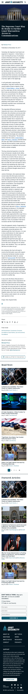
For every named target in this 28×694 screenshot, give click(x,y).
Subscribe (13, 618)
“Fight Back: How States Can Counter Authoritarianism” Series (12, 438)
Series (17, 637)
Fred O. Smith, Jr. (13, 390)
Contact (6, 642)
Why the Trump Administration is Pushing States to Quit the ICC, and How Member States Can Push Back (14, 554)
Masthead (6, 637)
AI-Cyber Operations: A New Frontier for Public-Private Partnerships (13, 412)
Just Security (12, 440)
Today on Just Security (9, 603)
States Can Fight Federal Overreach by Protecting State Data (13, 463)
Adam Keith (12, 557)
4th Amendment (6, 330)
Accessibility (20, 690)
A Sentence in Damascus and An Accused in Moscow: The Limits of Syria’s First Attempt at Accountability (14, 526)
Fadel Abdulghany (13, 529)
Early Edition (6, 601)
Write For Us (7, 639)
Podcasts (18, 642)
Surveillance (5, 334)
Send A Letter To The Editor (14, 357)
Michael (6, 343)
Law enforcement (20, 332)
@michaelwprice (15, 350)
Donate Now (10, 679)
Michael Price (7, 44)
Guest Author (11, 332)
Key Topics (18, 634)
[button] (25, 2)
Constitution (13, 330)
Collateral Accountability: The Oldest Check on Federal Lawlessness (12, 387)
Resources (18, 639)
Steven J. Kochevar (14, 465)
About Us (6, 634)
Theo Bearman (13, 415)
